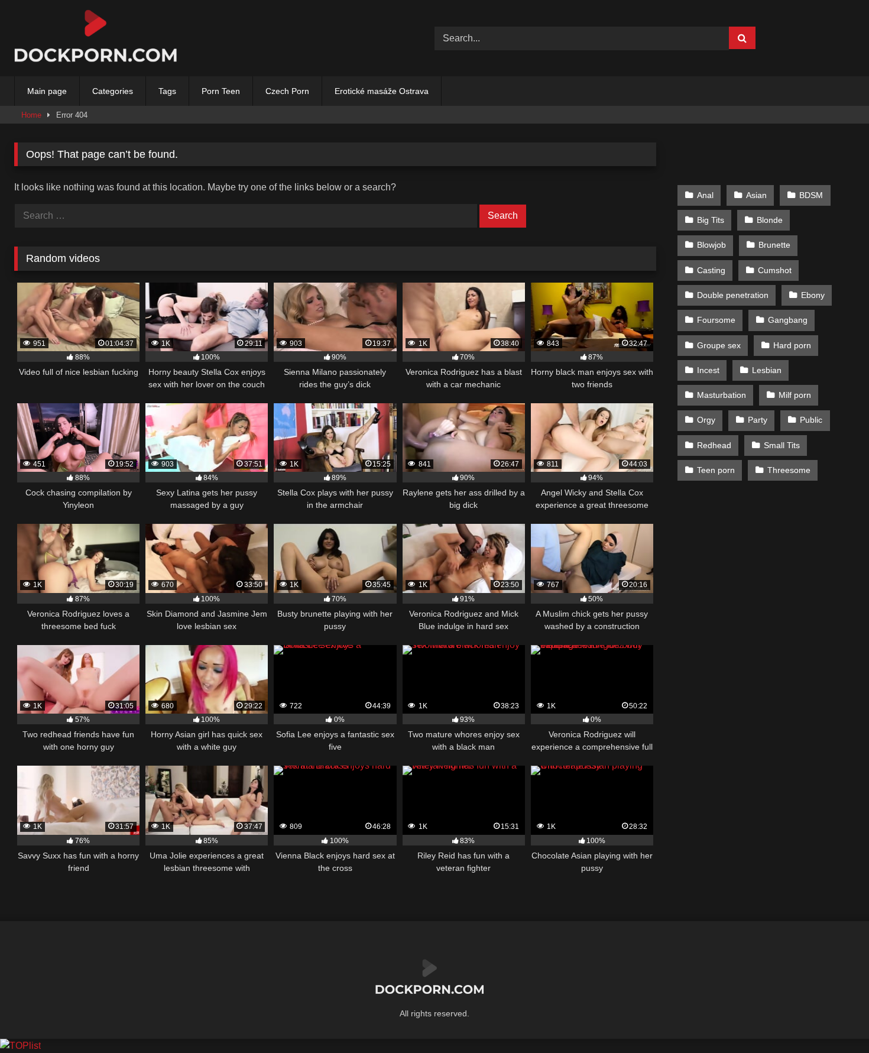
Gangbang (788, 320)
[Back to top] (832, 1017)
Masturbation (721, 395)
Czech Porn (287, 91)
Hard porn (792, 345)
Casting (711, 270)
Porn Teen (221, 91)
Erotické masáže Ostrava (382, 91)
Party (757, 420)
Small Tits (782, 445)
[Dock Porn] (103, 38)
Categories (112, 91)
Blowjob (711, 245)
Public (811, 420)
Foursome (716, 320)
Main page (47, 91)
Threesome (788, 470)
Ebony (813, 295)
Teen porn (716, 470)
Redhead (714, 445)
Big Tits (710, 220)
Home (31, 115)
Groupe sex (719, 345)
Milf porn (795, 395)
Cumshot (775, 270)
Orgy (706, 420)
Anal (705, 195)
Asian (756, 195)
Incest (708, 370)
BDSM (811, 195)
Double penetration (733, 295)
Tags (167, 91)
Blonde (770, 220)
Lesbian (767, 370)
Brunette (774, 245)
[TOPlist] (20, 1046)
